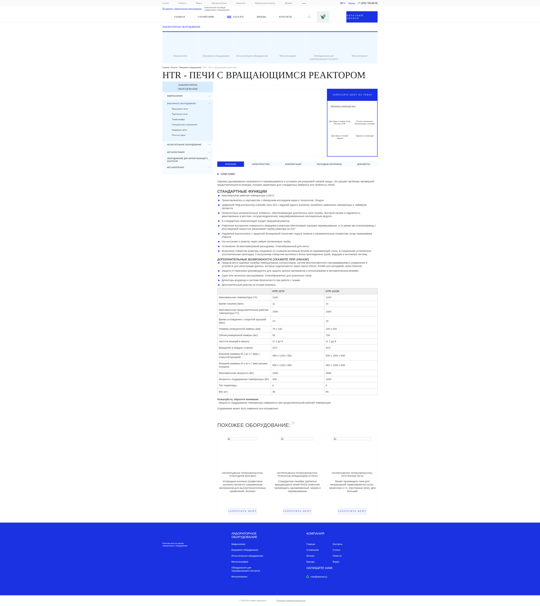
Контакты (285, 17)
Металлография (175, 152)
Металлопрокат (175, 167)
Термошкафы (178, 119)
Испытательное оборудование (184, 144)
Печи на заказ (178, 135)
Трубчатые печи (179, 114)
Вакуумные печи (180, 109)
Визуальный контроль (265, 3)
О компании (206, 17)
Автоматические (219, 3)
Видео (199, 3)
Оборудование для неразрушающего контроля (187, 159)
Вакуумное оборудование (190, 67)
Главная (179, 17)
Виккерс (288, 3)
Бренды (261, 17)
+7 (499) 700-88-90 (367, 3)
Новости (182, 3)
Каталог (238, 17)
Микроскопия (174, 96)
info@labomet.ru (319, 577)
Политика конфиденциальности (291, 600)
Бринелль (240, 3)
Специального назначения (184, 124)
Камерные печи (179, 130)
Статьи (165, 3)
